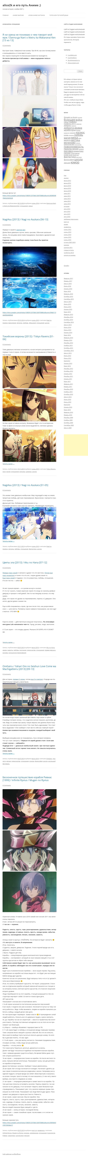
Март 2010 (67, 410)
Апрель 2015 (68, 309)
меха (74, 137)
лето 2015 (67, 214)
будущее (69, 119)
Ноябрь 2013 (68, 345)
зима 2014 (67, 201)
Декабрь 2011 (68, 376)
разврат (81, 149)
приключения (71, 148)
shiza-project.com (73, 63)
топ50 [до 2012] (69, 253)
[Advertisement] (76, 445)
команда (66, 133)
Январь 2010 (68, 415)
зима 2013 (67, 199)
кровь (66, 135)
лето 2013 (67, 209)
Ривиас (5, 1136)
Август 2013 (67, 353)
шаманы (29, 472)
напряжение (34, 1133)
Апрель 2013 (68, 363)
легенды (19, 323)
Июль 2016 (67, 286)
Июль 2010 (67, 399)
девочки (78, 124)
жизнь (78, 130)
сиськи (67, 153)
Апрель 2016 (68, 289)
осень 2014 (35, 203)
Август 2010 (67, 397)
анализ (66, 178)
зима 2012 (67, 196)
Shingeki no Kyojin (70, 117)
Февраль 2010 (68, 412)
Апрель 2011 (68, 379)
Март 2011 (67, 381)
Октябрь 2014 (68, 320)
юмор (75, 162)
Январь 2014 (68, 340)
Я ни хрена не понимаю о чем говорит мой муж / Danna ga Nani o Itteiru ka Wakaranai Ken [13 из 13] (29, 37)
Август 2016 (67, 284)
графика (73, 121)
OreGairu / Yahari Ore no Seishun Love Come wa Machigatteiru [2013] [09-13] (29, 668)
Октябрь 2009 (68, 423)
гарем (66, 122)
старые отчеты (69, 250)
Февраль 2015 (68, 314)
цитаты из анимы (69, 255)
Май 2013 (67, 361)
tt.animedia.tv (72, 58)
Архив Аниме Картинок (36, 15)
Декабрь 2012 (68, 369)
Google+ (66, 266)
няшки (78, 143)
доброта (69, 128)
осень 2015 (67, 237)
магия (8, 472)
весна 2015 (67, 188)
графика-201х (70, 123)
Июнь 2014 (67, 330)
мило (79, 138)
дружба (67, 130)
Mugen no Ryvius (17, 1133)
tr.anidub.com (72, 55)
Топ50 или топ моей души (58, 15)
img (65, 175)
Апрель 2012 (68, 374)
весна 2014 (67, 186)
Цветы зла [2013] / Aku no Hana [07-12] (25, 562)
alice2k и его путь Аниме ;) (22, 5)
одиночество (31, 650)
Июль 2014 (67, 327)
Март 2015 (67, 312)
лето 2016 (67, 217)
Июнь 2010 (67, 402)
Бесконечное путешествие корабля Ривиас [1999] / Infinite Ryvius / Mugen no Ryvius (27, 779)
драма (5, 650)
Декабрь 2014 (68, 317)
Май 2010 (67, 405)
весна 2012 (67, 181)
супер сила (68, 155)
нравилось (41, 1130)
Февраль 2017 (68, 278)
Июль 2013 (67, 356)
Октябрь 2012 (68, 371)
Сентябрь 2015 (69, 299)
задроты (10, 650)
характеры (11, 1136)
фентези (79, 157)
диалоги (73, 126)
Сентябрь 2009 (69, 425)
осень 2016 (67, 240)
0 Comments (7, 45)
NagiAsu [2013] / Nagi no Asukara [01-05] (25, 485)
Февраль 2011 (68, 384)
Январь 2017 (68, 281)
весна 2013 (35, 648)
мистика (75, 140)
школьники (20, 1136)
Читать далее (8, 464)
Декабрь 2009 (68, 417)
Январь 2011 (68, 387)
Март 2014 (67, 335)
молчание (23, 650)
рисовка (5, 653)
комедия (73, 133)
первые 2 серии (19, 679)
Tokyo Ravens (51, 469)
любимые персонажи (71, 219)
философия (38, 761)
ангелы (80, 117)
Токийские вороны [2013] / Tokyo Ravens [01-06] (28, 338)
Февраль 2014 (68, 338)
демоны (67, 125)
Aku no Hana (50, 648)
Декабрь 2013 (68, 343)
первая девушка (50, 650)
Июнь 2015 (67, 307)
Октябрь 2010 (68, 394)
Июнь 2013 (67, 358)
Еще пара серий (9, 578)
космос (80, 132)
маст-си (34, 1130)
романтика (78, 151)
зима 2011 (67, 193)
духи (4, 472)
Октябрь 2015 (68, 296)
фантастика (32, 549)
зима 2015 (67, 204)
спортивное (75, 153)
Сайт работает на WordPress (12, 1154)
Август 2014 (67, 325)
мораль (26, 1133)
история (66, 206)
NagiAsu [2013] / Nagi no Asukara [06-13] (25, 219)
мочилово (69, 142)
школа (47, 323)
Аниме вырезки (18, 15)
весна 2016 (67, 191)
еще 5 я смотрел (37, 679)
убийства (76, 155)
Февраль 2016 (68, 294)
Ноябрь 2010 (68, 392)
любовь (25, 323)
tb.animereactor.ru (74, 60)
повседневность (74, 146)
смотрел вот (20, 230)
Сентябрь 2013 (69, 351)
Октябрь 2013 (68, 348)
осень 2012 (67, 229)
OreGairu (49, 759)
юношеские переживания (17, 653)
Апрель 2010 (68, 407)
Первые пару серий (10, 573)
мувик (66, 224)
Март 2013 (67, 366)
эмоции (26, 1136)
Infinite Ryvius (7, 1133)
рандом (66, 245)
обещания (32, 323)
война (79, 119)
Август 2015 (67, 302)
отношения (24, 206)
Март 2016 (67, 291)
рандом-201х (68, 248)
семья (30, 206)
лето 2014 (67, 211)
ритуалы (22, 472)
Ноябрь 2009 (68, 420)
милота (67, 140)
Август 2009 (67, 428)
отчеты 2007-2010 (69, 242)
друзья (8, 761)
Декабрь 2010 (68, 389)
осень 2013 (35, 320)
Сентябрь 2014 (69, 322)
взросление (12, 323)
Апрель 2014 (68, 332)
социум (31, 761)
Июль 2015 (67, 304)
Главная (5, 15)
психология (51, 1133)
